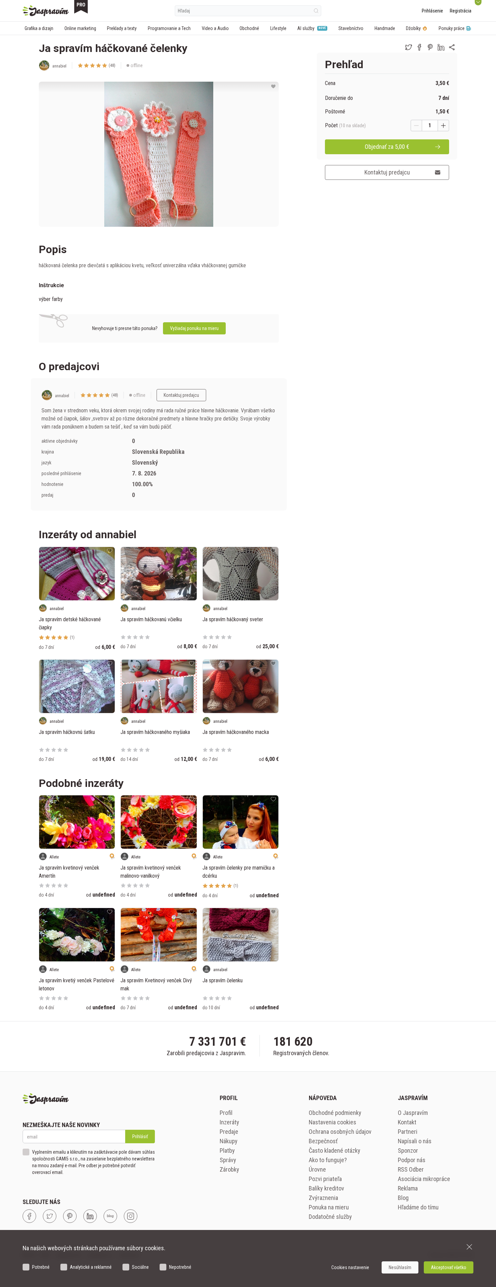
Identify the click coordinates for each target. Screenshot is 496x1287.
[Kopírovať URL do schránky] (451, 47)
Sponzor (408, 1150)
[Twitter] (49, 1216)
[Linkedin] (90, 1216)
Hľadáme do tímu (418, 1207)
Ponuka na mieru (329, 1207)
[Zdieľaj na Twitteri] (408, 47)
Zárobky (229, 1169)
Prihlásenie (432, 10)
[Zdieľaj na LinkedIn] (441, 47)
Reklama (408, 1188)
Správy (228, 1159)
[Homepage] (46, 11)
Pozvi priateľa (325, 1178)
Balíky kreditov (326, 1188)
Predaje (229, 1131)
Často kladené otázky (334, 1150)
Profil (226, 1112)
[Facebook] (29, 1216)
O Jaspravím (413, 1112)
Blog (403, 1197)
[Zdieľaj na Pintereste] (430, 47)
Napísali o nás (415, 1141)
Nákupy (229, 1141)
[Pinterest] (70, 1216)
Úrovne (317, 1169)
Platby (227, 1150)
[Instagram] (130, 1216)
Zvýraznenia (323, 1197)
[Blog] (110, 1216)
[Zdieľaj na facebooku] (419, 47)
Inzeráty (229, 1122)
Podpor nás (411, 1159)
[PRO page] (81, 6)
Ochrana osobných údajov (340, 1131)
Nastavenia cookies (332, 1122)
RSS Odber (411, 1169)
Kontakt (407, 1122)
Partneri (407, 1131)
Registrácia (460, 10)
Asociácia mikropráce (424, 1178)
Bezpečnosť (323, 1141)
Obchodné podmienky (335, 1112)
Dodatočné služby (330, 1216)
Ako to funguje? (328, 1159)
